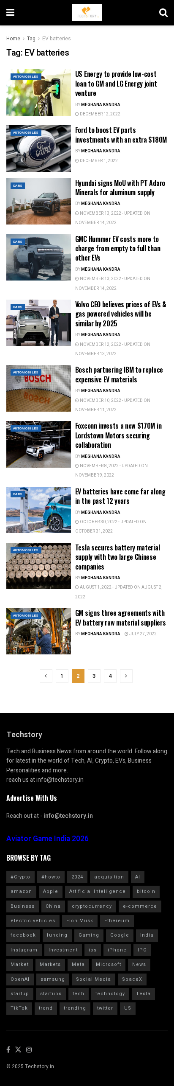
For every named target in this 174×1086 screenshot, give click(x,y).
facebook (23, 935)
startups (51, 993)
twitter (105, 1008)
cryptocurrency (92, 906)
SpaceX (132, 979)
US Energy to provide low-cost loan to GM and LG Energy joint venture (116, 83)
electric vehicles (33, 920)
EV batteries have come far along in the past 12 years (120, 496)
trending (75, 1008)
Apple (50, 891)
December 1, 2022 (98, 161)
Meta (78, 964)
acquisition (109, 877)
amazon (21, 891)
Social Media (93, 979)
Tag (31, 38)
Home (13, 38)
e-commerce (140, 906)
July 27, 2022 (142, 634)
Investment (63, 950)
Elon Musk (79, 920)
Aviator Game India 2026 (47, 838)
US (127, 1008)
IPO (142, 950)
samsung (53, 979)
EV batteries (56, 38)
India (147, 935)
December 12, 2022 (99, 114)
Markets (50, 964)
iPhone (117, 950)
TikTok (19, 1008)
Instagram (24, 950)
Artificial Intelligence (97, 891)
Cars (17, 185)
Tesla (143, 993)
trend (46, 1008)
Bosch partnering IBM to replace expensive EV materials (119, 374)
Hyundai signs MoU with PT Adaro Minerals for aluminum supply (120, 187)
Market (20, 964)
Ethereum (117, 920)
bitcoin (146, 891)
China (53, 906)
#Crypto (20, 877)
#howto (50, 877)
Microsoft (108, 964)
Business (23, 906)
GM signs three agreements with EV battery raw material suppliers (120, 617)
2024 (77, 877)
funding (57, 935)
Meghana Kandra (100, 105)
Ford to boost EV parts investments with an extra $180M (121, 134)
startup (20, 993)
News (139, 964)
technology (110, 993)
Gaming (89, 935)
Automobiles (26, 76)
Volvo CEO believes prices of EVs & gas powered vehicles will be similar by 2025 (120, 313)
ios (93, 950)
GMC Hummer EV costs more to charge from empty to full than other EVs (117, 248)
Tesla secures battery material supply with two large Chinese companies (117, 557)
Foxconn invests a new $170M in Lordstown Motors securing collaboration (118, 435)
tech (78, 993)
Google (119, 935)
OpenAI (20, 979)
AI (137, 877)
